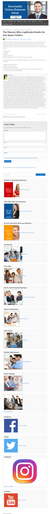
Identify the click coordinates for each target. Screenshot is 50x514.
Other (29, 21)
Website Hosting (26, 383)
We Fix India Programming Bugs (29, 297)
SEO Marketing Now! (8, 513)
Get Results (25, 254)
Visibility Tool (34, 21)
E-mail (5, 147)
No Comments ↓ (29, 39)
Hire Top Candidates (8, 411)
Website (5, 152)
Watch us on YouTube (22, 500)
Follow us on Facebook (22, 425)
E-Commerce (4, 21)
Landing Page (5, 24)
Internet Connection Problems (40, 114)
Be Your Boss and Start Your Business (27, 232)
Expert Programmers (24, 318)
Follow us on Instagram (8, 486)
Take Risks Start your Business (25, 211)
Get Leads (25, 275)
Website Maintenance (27, 361)
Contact (10, 24)
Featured (25, 21)
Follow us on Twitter (22, 445)
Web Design (19, 21)
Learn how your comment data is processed (26, 167)
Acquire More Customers (24, 189)
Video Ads (40, 21)
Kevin (12, 75)
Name (5, 142)
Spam (11, 29)
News (15, 21)
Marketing (10, 21)
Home (4, 29)
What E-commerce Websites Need (10, 114)
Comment (6, 130)
